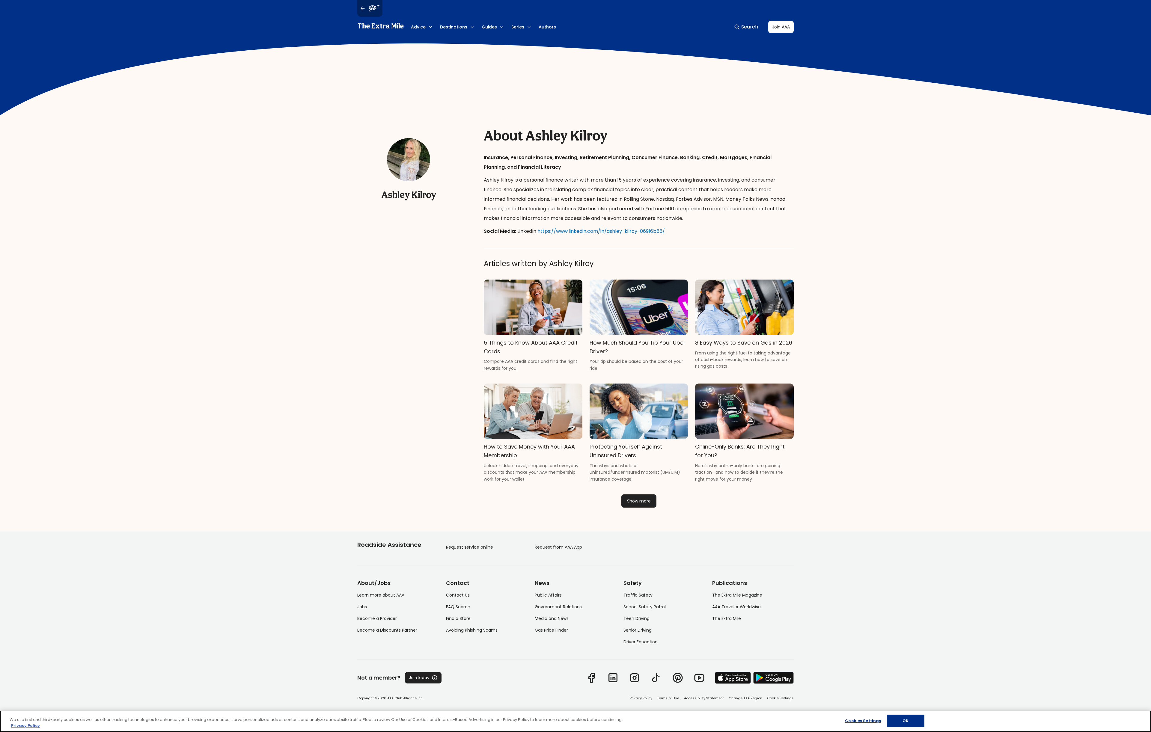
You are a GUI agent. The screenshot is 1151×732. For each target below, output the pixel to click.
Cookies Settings (863, 721)
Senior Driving (637, 630)
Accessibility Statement (704, 698)
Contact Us (458, 595)
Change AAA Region (745, 698)
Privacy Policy (641, 698)
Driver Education (640, 642)
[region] (575, 721)
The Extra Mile (380, 26)
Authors (547, 27)
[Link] (591, 678)
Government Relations (558, 607)
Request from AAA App (558, 547)
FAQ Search (458, 607)
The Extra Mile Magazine (737, 595)
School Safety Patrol (644, 607)
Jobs (362, 607)
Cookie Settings (780, 698)
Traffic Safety (638, 595)
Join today (419, 677)
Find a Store (458, 618)
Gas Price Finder (551, 630)
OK (906, 721)
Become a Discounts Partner (387, 630)
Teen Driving (636, 618)
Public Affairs (548, 595)
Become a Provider (377, 618)
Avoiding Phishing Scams (472, 630)
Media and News (552, 618)
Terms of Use (668, 698)
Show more (639, 501)
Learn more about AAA (380, 595)
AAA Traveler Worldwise (736, 607)
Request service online (469, 547)
